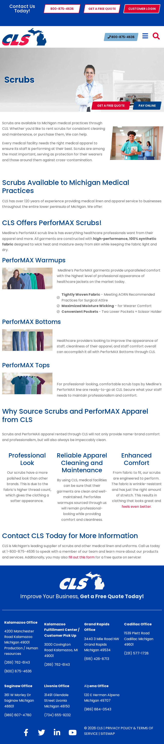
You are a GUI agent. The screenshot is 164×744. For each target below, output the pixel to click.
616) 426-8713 (97, 658)
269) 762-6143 (18, 662)
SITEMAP (108, 733)
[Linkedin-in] (57, 732)
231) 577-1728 (137, 653)
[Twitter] (41, 732)
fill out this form (82, 557)
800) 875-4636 (19, 671)
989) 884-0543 (98, 709)
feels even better (136, 506)
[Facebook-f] (26, 732)
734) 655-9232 (58, 715)
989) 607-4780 (18, 715)
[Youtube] (72, 732)
